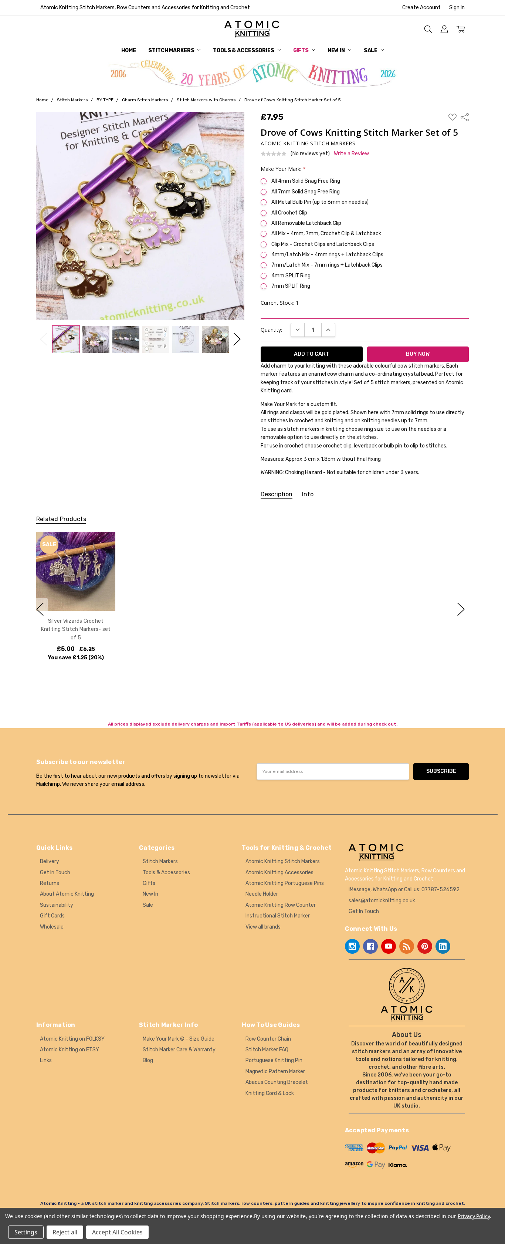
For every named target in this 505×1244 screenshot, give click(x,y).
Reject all (64, 1232)
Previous (43, 339)
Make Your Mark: (283, 168)
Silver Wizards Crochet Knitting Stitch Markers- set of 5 (76, 629)
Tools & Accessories (244, 50)
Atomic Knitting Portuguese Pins (284, 883)
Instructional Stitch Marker (277, 916)
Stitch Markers (171, 50)
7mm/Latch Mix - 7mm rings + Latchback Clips (327, 265)
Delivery (49, 861)
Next (237, 339)
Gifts (301, 50)
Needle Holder (261, 894)
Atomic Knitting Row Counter (280, 905)
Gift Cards (52, 916)
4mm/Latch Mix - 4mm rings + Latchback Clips (327, 254)
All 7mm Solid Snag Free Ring (305, 192)
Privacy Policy (474, 1216)
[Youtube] (388, 946)
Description (276, 494)
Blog (148, 1060)
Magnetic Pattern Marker (275, 1071)
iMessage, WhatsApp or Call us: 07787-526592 (404, 889)
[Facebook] (370, 946)
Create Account (421, 7)
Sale (371, 50)
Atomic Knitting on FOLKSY (72, 1039)
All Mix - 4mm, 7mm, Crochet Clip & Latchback (326, 233)
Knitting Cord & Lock (269, 1093)
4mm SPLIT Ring (291, 276)
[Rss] (406, 946)
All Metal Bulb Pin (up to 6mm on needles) (320, 202)
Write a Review (351, 154)
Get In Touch (55, 872)
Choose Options (75, 595)
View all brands (263, 927)
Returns (49, 883)
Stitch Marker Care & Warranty (179, 1050)
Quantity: (271, 329)
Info (307, 494)
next (461, 609)
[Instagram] (352, 946)
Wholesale (52, 927)
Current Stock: (280, 302)
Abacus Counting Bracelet (276, 1082)
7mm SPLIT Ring (290, 286)
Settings (25, 1232)
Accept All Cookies (117, 1232)
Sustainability (56, 905)
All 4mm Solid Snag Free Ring (305, 181)
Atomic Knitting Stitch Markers (282, 861)
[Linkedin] (442, 946)
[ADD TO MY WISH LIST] (102, 556)
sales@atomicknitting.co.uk (382, 900)
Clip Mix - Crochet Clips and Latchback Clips (322, 244)
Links (46, 1060)
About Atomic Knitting (67, 894)
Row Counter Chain (268, 1039)
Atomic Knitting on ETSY (69, 1050)
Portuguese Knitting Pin (273, 1060)
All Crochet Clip (289, 213)
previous (40, 609)
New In (337, 50)
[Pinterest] (424, 946)
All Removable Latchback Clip (306, 223)
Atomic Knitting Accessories (279, 872)
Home (128, 50)
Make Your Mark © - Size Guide (178, 1039)
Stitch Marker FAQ (266, 1050)
